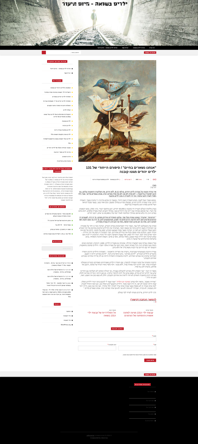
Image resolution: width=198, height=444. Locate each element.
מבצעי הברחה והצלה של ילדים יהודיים (59, 148)
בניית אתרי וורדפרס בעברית (99, 438)
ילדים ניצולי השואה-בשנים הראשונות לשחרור (57, 139)
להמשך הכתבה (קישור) (143, 299)
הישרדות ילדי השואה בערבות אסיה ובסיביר (57, 92)
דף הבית (152, 48)
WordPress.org (66, 324)
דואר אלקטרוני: (112, 344)
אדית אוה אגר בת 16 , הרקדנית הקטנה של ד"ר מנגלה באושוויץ (143, 394)
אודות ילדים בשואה (139, 48)
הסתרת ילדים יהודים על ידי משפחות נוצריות (57, 101)
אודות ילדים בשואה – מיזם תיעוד (107, 48)
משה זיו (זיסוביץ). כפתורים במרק (60, 229)
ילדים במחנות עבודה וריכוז (101, 179)
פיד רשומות (67, 316)
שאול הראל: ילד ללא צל (63, 225)
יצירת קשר (125, 48)
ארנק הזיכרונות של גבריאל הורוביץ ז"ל (59, 220)
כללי (69, 143)
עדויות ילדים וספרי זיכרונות (62, 152)
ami (137, 179)
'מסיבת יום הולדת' (123, 282)
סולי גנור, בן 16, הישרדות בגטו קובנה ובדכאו (57, 234)
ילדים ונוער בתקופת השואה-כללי (61, 134)
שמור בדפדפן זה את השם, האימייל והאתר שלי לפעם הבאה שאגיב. (139, 354)
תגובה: (154, 336)
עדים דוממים (66, 156)
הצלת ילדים (67, 110)
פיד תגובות (67, 320)
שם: (154, 344)
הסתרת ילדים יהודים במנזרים (61, 96)
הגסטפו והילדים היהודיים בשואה (60, 88)
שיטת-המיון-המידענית (64, 161)
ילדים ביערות (67, 125)
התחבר (68, 311)
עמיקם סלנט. (90, 435)
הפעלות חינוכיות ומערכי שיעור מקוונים (59, 105)
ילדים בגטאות (114, 179)
